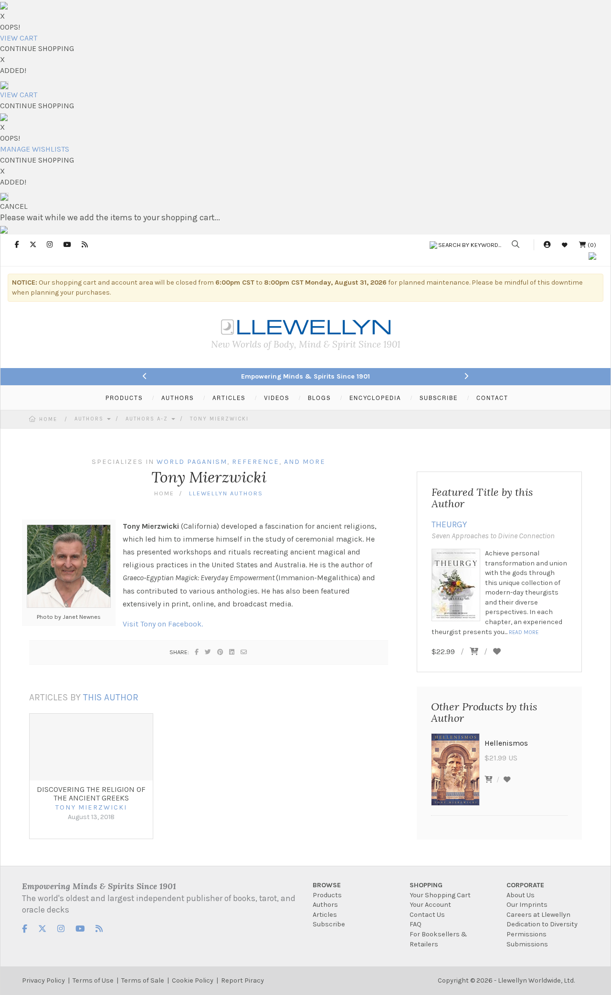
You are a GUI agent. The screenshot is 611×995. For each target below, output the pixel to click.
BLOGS (319, 397)
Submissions (527, 944)
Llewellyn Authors (226, 493)
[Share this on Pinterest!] (220, 652)
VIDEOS (276, 397)
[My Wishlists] (565, 245)
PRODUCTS (124, 397)
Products (327, 895)
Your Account (430, 905)
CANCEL (14, 206)
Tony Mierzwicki (219, 419)
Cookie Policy (192, 980)
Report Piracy (242, 980)
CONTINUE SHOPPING (37, 48)
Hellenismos (506, 743)
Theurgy (449, 524)
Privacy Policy (43, 980)
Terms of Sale (142, 980)
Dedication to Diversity (542, 924)
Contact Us (427, 915)
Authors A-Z (148, 419)
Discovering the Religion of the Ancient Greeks (91, 793)
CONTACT (492, 397)
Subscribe (329, 924)
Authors (90, 419)
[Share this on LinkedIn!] (232, 652)
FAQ (415, 924)
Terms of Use (93, 980)
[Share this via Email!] (244, 652)
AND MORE (305, 462)
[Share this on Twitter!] (208, 652)
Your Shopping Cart (440, 895)
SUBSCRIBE (439, 397)
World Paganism (192, 462)
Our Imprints (527, 905)
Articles (325, 915)
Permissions (526, 934)
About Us (520, 895)
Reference (255, 462)
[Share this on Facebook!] (197, 652)
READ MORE (523, 632)
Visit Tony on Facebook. (163, 623)
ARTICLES (228, 397)
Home (48, 419)
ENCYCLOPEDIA (375, 397)
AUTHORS (177, 397)
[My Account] (547, 245)
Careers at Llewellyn (538, 915)
